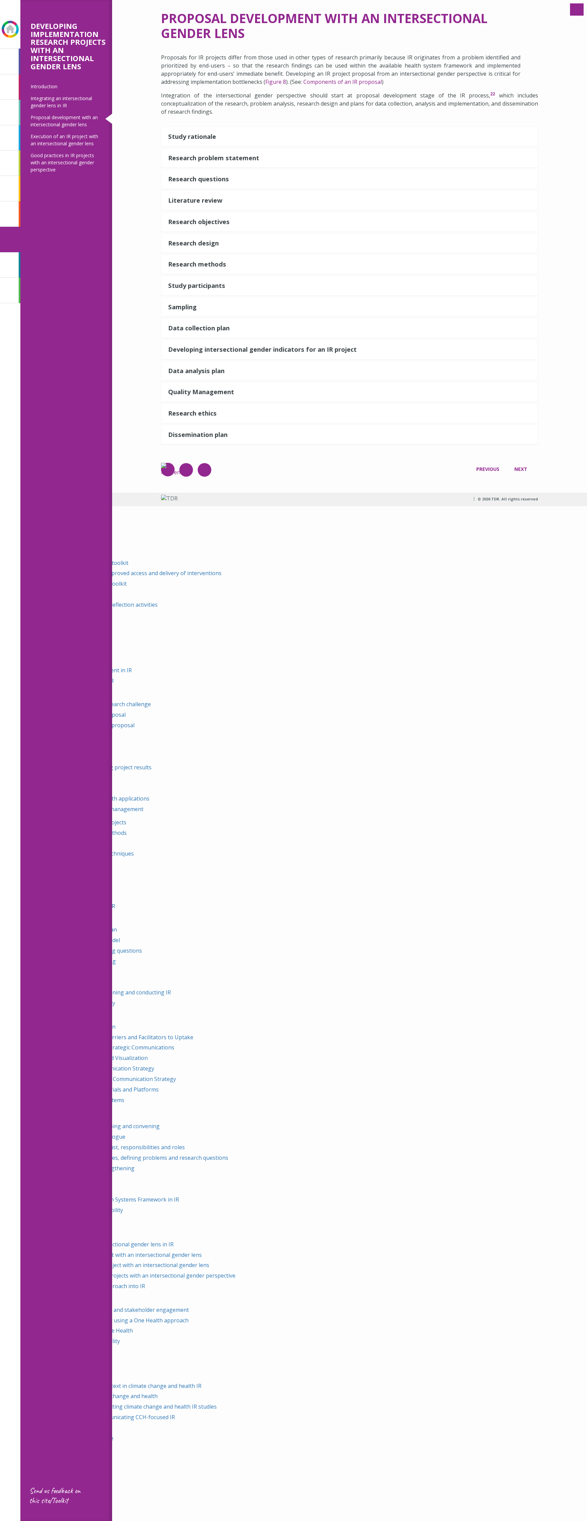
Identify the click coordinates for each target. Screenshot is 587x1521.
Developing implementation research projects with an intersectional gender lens (68, 46)
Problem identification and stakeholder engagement (122, 1310)
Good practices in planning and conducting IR (113, 992)
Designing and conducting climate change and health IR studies (136, 1406)
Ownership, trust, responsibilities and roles (130, 1147)
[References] (168, 469)
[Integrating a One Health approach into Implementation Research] (9, 265)
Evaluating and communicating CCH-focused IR (115, 1417)
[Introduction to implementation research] (9, 61)
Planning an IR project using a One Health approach (122, 1320)
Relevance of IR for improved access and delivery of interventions (138, 573)
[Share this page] (186, 470)
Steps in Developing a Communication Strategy (116, 1079)
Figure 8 (275, 82)
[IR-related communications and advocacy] (9, 188)
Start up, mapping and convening (117, 1126)
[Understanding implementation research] (9, 87)
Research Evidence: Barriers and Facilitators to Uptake (124, 1037)
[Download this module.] (204, 470)
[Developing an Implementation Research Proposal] (9, 112)
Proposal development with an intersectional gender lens (129, 1255)
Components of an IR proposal (342, 82)
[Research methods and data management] (9, 138)
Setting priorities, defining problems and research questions (151, 1157)
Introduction (44, 86)
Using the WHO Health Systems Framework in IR (117, 1199)
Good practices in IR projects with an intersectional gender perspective (62, 162)
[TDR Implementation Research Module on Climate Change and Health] (9, 290)
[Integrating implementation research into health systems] (9, 214)
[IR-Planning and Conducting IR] (9, 163)
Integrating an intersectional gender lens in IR (115, 1244)
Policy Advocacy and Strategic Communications (115, 1047)
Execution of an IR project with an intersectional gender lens (132, 1265)
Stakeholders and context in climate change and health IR (128, 1386)
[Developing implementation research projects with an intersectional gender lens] (9, 239)
